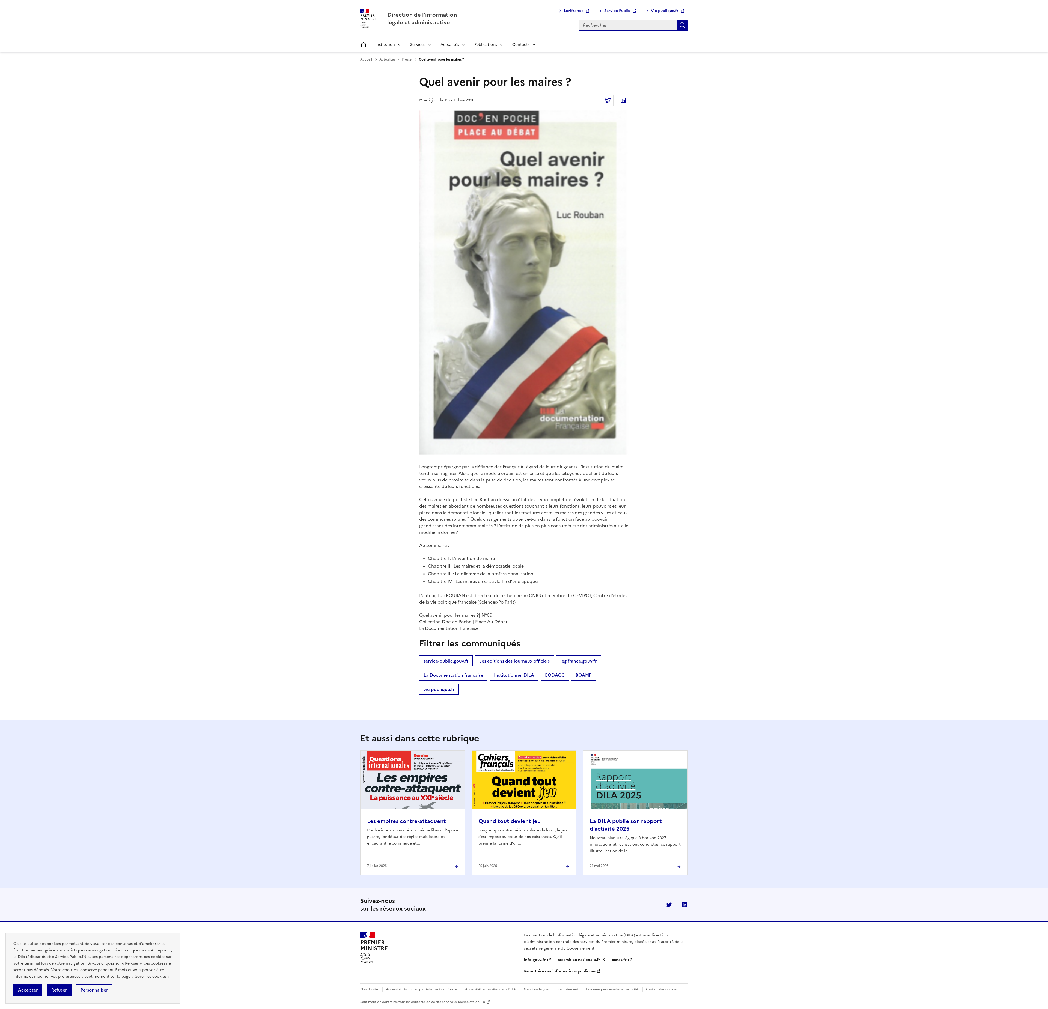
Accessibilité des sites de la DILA (490, 989)
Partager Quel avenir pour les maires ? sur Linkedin (623, 100)
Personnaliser (94, 990)
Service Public (617, 11)
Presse (407, 59)
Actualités (449, 44)
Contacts (520, 44)
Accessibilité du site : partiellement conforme (421, 989)
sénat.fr (619, 960)
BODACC (555, 675)
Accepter (28, 990)
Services (417, 44)
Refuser (59, 990)
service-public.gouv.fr (446, 661)
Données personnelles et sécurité (612, 989)
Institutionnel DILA (514, 675)
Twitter (669, 904)
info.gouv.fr (535, 960)
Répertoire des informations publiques (560, 971)
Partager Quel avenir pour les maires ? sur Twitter (608, 100)
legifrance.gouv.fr (579, 661)
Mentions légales (537, 989)
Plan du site (369, 989)
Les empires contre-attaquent (406, 821)
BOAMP (583, 675)
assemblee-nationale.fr (579, 960)
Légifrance (573, 11)
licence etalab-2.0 (471, 1001)
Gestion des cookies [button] (662, 989)
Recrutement (568, 989)
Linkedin (684, 904)
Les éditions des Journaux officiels (514, 661)
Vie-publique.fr (664, 11)
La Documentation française (453, 675)
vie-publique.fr (439, 689)
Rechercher (682, 25)
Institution (385, 44)
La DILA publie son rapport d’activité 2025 (626, 825)
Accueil (366, 59)
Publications (485, 44)
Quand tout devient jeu (509, 821)
